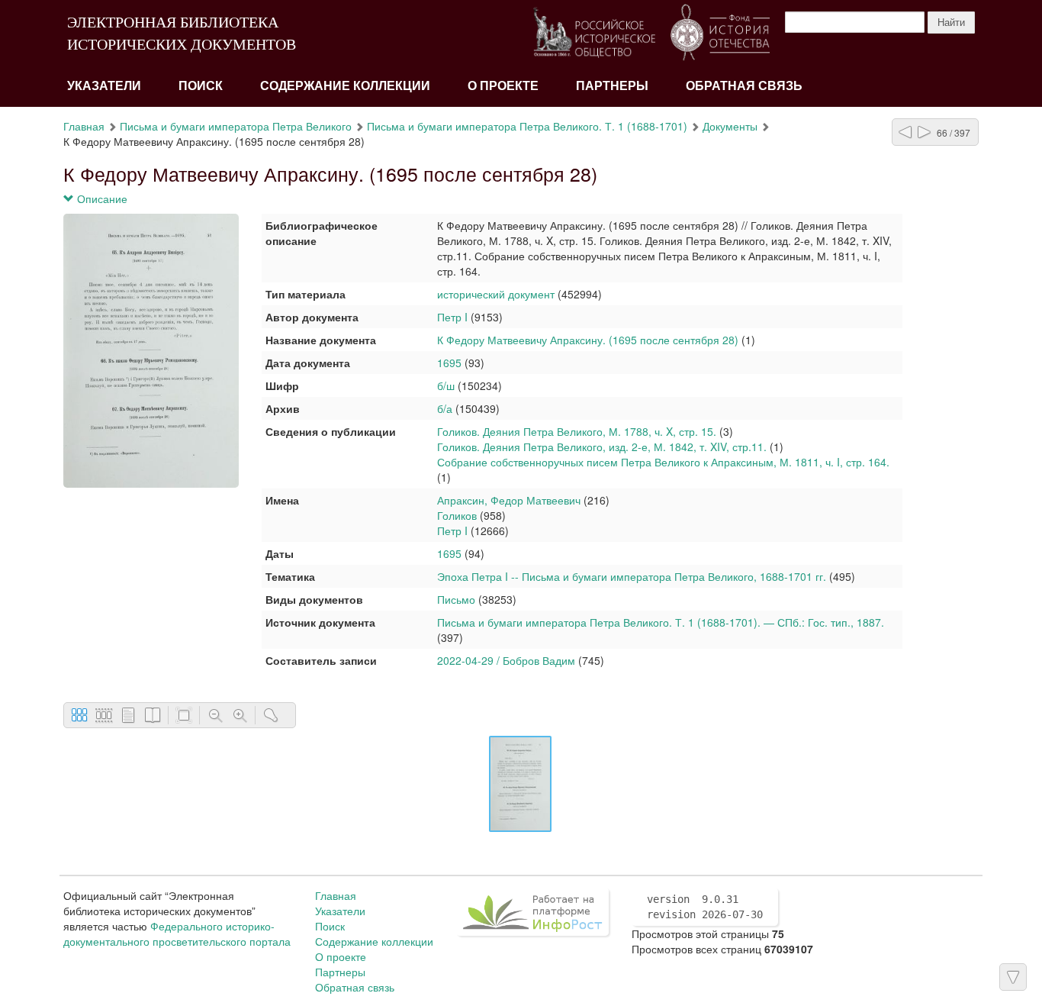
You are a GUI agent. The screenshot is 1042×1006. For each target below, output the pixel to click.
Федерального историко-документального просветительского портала (177, 933)
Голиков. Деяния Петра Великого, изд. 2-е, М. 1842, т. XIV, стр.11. (603, 446)
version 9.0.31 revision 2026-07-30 (705, 907)
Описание (100, 198)
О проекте (503, 85)
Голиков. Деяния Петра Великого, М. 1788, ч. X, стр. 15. (576, 431)
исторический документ (496, 293)
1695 (449, 362)
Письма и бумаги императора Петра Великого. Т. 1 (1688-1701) (527, 126)
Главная (84, 126)
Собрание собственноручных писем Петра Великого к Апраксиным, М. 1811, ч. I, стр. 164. (663, 461)
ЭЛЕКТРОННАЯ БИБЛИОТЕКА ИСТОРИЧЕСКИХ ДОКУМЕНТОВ (181, 33)
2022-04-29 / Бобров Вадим (506, 660)
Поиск (200, 85)
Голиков (457, 515)
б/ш (446, 385)
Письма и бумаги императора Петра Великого (236, 126)
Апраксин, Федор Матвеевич (508, 500)
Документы (730, 126)
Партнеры (612, 85)
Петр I (452, 316)
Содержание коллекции (345, 85)
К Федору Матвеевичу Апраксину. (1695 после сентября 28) (587, 339)
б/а (444, 408)
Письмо (456, 599)
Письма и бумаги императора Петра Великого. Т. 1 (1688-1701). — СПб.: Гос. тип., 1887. (660, 622)
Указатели (104, 85)
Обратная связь (744, 85)
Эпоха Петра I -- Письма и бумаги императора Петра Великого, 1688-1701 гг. (631, 576)
